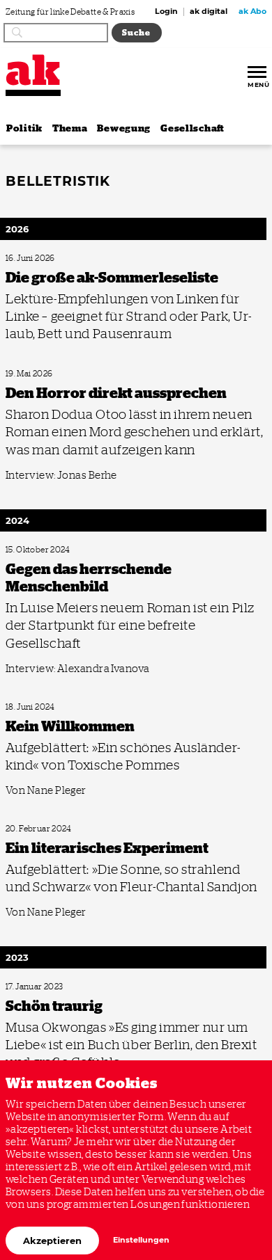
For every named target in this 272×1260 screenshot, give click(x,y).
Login (166, 12)
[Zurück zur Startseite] (33, 70)
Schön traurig (27, 986)
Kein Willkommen (34, 707)
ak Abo (252, 12)
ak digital (208, 12)
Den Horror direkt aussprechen (54, 373)
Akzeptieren (52, 1240)
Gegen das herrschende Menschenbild (64, 550)
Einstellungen (141, 1240)
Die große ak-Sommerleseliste (52, 258)
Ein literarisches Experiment (49, 829)
